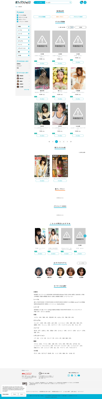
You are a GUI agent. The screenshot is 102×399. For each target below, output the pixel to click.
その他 (19, 55)
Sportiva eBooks (61, 304)
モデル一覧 (26, 89)
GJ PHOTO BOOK (58, 302)
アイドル (47, 343)
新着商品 (18, 63)
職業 (19, 51)
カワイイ (72, 330)
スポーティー (56, 324)
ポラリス (43, 311)
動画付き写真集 (56, 309)
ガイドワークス (42, 294)
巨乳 (47, 323)
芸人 (57, 347)
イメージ (20, 44)
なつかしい (62, 330)
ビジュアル (20, 40)
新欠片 (49, 296)
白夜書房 (57, 296)
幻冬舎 (69, 294)
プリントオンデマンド (76, 309)
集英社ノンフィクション (50, 304)
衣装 (19, 37)
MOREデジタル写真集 (68, 302)
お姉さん (46, 330)
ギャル (78, 324)
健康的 (37, 324)
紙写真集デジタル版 (38, 309)
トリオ (43, 338)
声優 (69, 343)
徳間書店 (45, 296)
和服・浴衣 (69, 317)
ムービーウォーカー (68, 296)
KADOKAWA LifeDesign (58, 294)
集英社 (73, 294)
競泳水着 (53, 317)
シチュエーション (22, 48)
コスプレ (38, 317)
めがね (61, 317)
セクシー (81, 330)
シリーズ (20, 33)
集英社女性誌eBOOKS (39, 304)
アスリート (64, 347)
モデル (62, 343)
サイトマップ (80, 391)
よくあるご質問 (66, 391)
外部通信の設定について (57, 391)
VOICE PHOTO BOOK (65, 309)
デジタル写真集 (22, 15)
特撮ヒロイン (39, 347)
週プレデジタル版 (23, 17)
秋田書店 (36, 294)
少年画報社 (36, 296)
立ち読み (42, 63)
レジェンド (48, 347)
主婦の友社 (78, 294)
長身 (80, 323)
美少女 (37, 330)
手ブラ (37, 353)
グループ (51, 338)
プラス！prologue (48, 309)
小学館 (82, 294)
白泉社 (53, 296)
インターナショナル (68, 324)
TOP (16, 6)
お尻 (54, 323)
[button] (85, 236)
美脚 (73, 323)
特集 (18, 68)
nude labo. (47, 311)
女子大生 (77, 343)
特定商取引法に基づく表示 (45, 391)
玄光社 (66, 294)
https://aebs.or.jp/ (32, 384)
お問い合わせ (73, 391)
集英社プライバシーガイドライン (31, 391)
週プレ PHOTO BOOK (39, 302)
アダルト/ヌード (73, 347)
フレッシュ (46, 324)
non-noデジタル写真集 (79, 302)
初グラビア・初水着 (48, 353)
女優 (55, 343)
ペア (36, 338)
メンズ (58, 353)
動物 (65, 353)
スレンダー (39, 323)
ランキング (19, 65)
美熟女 (53, 330)
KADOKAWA (49, 294)
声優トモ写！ (37, 311)
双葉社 (61, 296)
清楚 (37, 332)
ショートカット (63, 323)
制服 (46, 317)
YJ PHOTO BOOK (49, 302)
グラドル (38, 343)
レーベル (20, 30)
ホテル (58, 338)
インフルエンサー (77, 345)
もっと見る (81, 263)
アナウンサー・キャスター (62, 345)
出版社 (19, 26)
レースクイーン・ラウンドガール (44, 345)
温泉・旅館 (67, 338)
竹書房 (41, 296)
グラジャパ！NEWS (23, 21)
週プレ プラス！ (22, 19)
